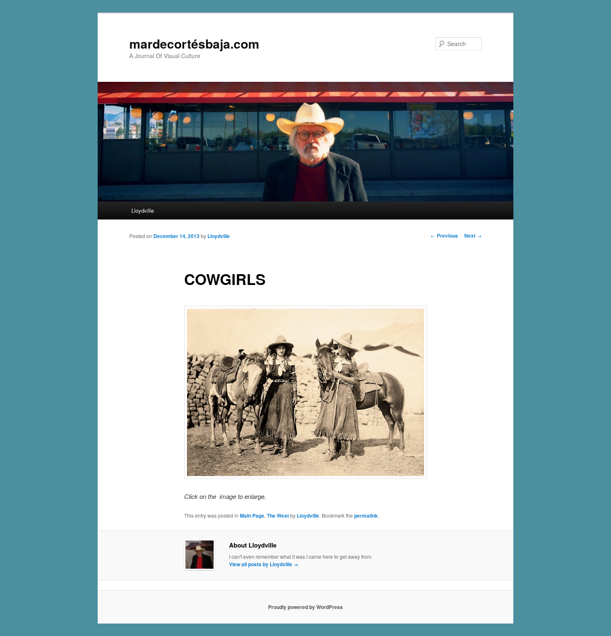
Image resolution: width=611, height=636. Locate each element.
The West (278, 515)
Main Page (252, 515)
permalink (366, 515)
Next (473, 235)
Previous (444, 235)
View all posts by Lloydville (263, 564)
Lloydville (142, 210)
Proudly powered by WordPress (305, 607)
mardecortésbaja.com (194, 43)
